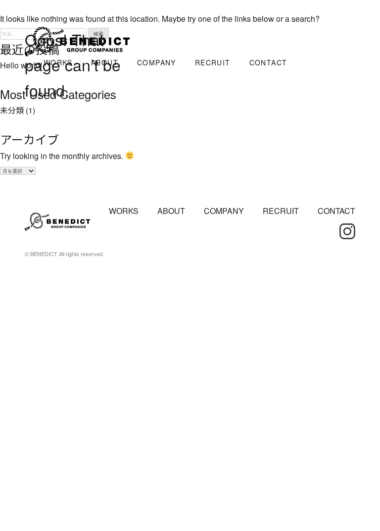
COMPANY (224, 210)
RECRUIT (281, 210)
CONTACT (336, 210)
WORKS (124, 210)
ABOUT (171, 210)
